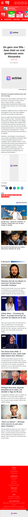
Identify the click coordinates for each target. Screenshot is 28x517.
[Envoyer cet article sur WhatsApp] (18, 189)
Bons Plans (14, 478)
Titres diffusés (14, 471)
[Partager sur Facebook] (6, 189)
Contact (14, 469)
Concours (14, 483)
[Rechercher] (22, 2)
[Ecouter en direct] (19, 2)
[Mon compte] (25, 2)
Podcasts (14, 490)
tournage (9, 195)
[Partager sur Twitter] (10, 189)
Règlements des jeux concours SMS (14, 506)
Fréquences (14, 473)
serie (2, 195)
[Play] (2, 13)
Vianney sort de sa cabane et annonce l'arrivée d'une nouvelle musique (13, 283)
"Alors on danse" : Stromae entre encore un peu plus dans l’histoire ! (12, 424)
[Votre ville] (15, 2)
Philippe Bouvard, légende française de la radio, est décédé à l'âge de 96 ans (12, 390)
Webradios (8, 19)
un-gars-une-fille (5, 196)
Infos (14, 479)
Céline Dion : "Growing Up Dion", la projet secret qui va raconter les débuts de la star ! (13, 316)
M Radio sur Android (14, 498)
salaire (14, 195)
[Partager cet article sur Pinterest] (14, 189)
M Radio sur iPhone (14, 496)
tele (5, 195)
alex (17, 195)
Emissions (16, 19)
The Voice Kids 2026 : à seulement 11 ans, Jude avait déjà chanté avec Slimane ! (13, 354)
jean (20, 195)
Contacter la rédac (14, 485)
